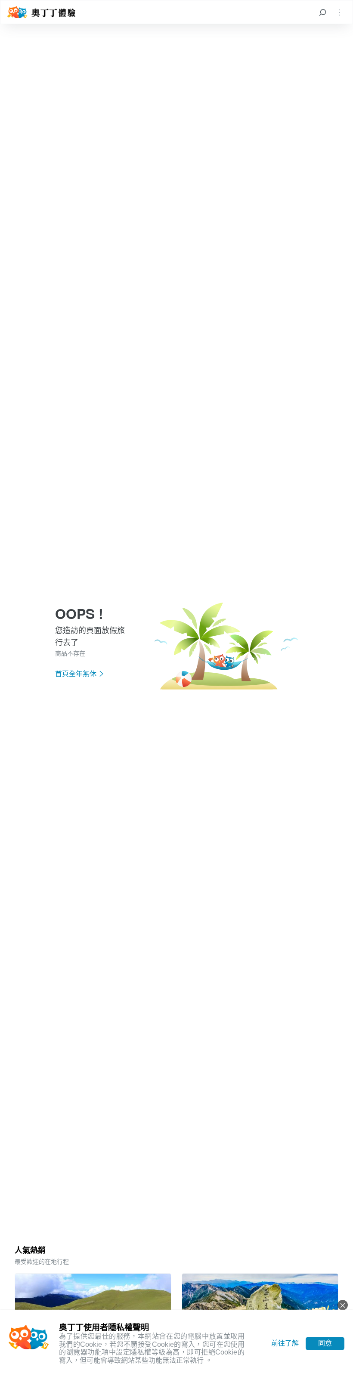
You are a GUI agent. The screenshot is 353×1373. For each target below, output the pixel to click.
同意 (325, 1343)
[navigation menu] (340, 12)
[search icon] (322, 12)
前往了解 (285, 1343)
